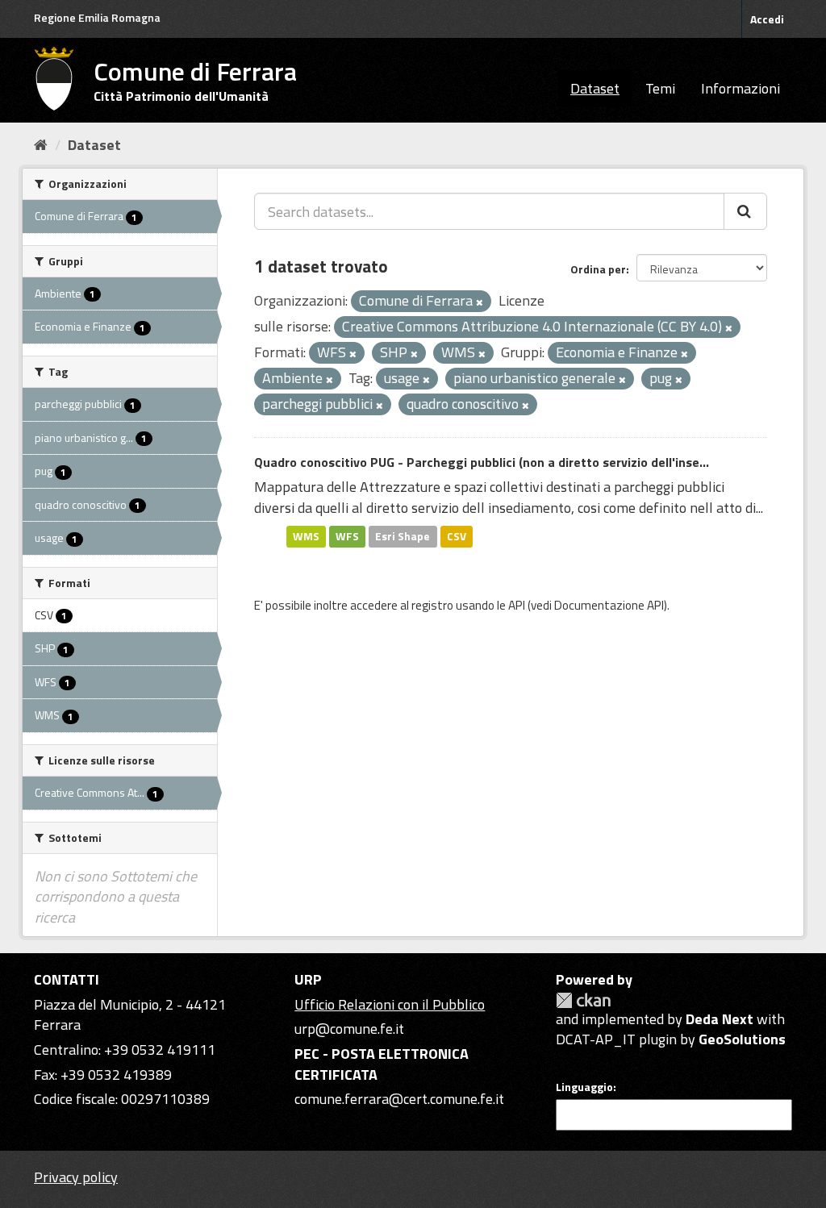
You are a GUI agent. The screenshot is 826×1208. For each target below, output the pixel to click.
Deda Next (719, 1019)
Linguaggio (584, 1087)
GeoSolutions (742, 1039)
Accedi (767, 18)
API (516, 605)
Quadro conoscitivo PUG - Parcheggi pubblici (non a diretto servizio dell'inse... (481, 462)
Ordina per (598, 268)
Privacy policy (76, 1177)
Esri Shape (402, 536)
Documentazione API (609, 605)
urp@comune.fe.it (349, 1028)
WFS (347, 536)
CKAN (583, 1000)
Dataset (595, 88)
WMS (306, 536)
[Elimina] (479, 302)
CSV (456, 536)
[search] (745, 211)
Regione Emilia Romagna (97, 17)
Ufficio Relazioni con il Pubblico (389, 1004)
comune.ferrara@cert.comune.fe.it (399, 1099)
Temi (660, 88)
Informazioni (740, 88)
